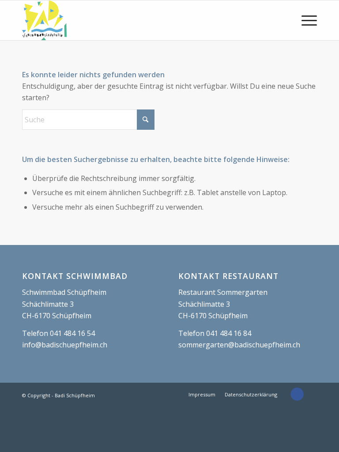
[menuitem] (305, 20)
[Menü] (305, 20)
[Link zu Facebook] (297, 394)
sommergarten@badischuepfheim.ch (239, 345)
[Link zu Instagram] (310, 394)
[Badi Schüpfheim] (44, 20)
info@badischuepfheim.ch (64, 345)
